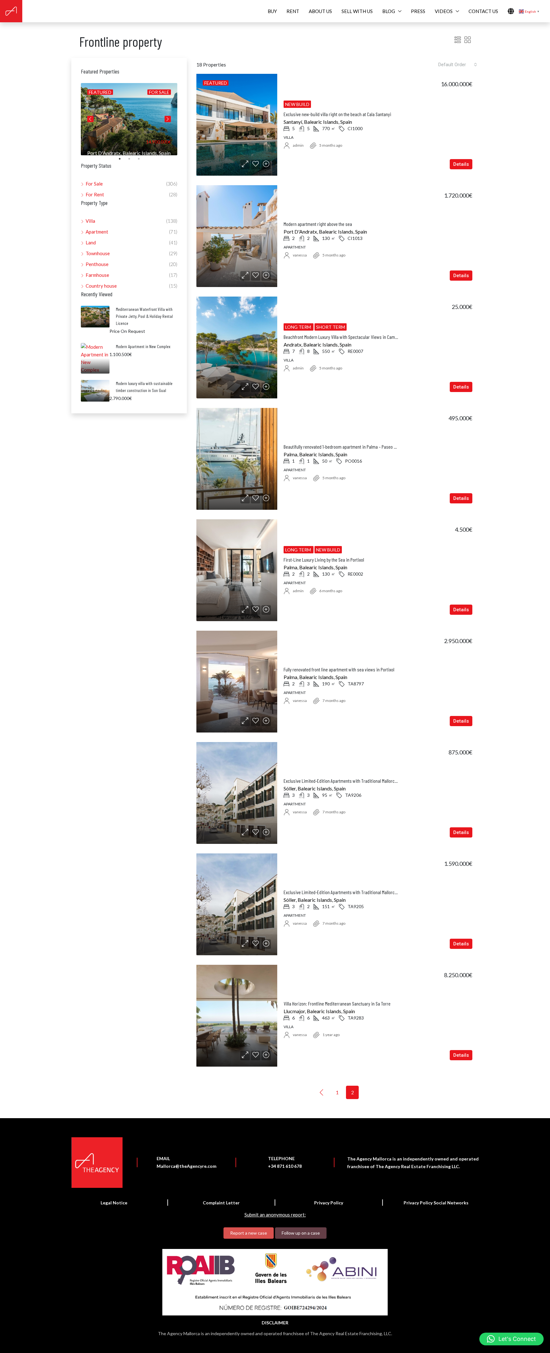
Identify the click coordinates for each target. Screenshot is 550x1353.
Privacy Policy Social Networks (436, 1202)
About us (320, 11)
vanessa (300, 255)
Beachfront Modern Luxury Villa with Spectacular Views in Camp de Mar (347, 337)
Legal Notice (114, 1202)
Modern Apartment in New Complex (143, 346)
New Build (297, 104)
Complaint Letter (221, 1202)
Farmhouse (97, 275)
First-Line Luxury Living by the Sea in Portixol (324, 560)
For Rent (95, 194)
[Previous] (321, 1092)
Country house (101, 286)
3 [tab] (142, 161)
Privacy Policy (328, 1202)
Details (461, 164)
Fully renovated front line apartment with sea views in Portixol (339, 669)
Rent (292, 11)
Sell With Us (357, 11)
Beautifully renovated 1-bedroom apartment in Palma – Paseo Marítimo (346, 447)
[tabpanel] (129, 119)
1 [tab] (123, 161)
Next (168, 119)
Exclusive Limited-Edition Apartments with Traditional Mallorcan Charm (348, 781)
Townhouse (98, 253)
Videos (444, 11)
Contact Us (483, 11)
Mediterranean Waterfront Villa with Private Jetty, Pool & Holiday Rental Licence (144, 316)
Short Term (330, 327)
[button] (511, 1339)
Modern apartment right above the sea (318, 224)
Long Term (298, 327)
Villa (90, 221)
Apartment (97, 232)
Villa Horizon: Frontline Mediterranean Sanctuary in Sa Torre (337, 1003)
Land (91, 242)
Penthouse (97, 264)
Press (418, 11)
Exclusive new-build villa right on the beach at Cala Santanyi (337, 114)
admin (298, 145)
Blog (388, 11)
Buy (272, 11)
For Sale (94, 183)
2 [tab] (132, 161)
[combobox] (457, 64)
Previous (90, 119)
